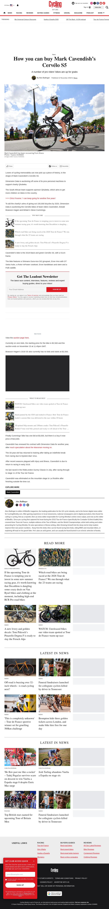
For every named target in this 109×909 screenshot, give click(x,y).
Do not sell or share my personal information (54, 886)
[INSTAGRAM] (21, 505)
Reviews (29, 13)
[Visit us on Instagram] (91, 3)
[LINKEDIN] (25, 505)
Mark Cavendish (13, 492)
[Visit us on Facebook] (97, 3)
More (100, 13)
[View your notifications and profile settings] (18, 5)
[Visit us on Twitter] (94, 3)
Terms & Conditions (18, 894)
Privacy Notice (12, 297)
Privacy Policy (27, 893)
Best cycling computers (69, 857)
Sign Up (20, 885)
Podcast (90, 13)
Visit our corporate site (82, 902)
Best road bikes (66, 845)
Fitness (56, 13)
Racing (19, 13)
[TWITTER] (17, 505)
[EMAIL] (28, 505)
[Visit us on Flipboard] (104, 3)
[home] (4, 13)
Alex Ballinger (44, 78)
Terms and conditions (64, 878)
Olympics (40, 857)
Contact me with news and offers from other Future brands (21, 879)
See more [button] (37, 334)
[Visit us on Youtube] (101, 3)
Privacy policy (81, 878)
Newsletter (65, 166)
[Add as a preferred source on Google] (54, 893)
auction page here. (21, 338)
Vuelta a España (43, 853)
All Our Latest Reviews (92, 845)
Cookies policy (46, 882)
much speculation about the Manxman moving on (31, 447)
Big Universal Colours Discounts (25, 19)
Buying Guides (43, 13)
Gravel (67, 13)
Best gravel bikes (66, 849)
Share (11, 166)
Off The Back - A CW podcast (76, 19)
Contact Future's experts (42, 878)
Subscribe (98, 7)
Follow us (54, 166)
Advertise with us (61, 882)
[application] (37, 373)
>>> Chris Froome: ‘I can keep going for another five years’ (31, 198)
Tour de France (43, 845)
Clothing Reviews (90, 857)
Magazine (78, 13)
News (10, 13)
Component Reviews (92, 853)
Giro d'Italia (41, 849)
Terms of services (33, 295)
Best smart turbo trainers (69, 853)
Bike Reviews (89, 849)
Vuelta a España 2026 (51, 19)
